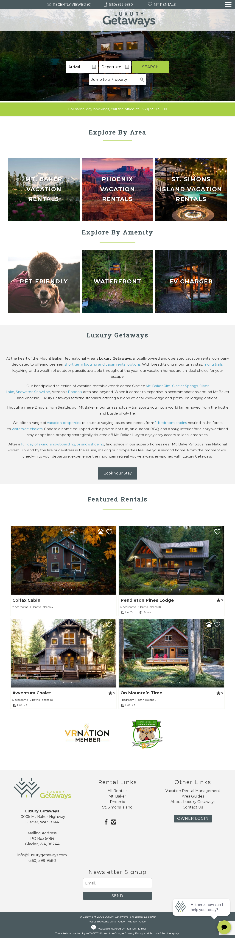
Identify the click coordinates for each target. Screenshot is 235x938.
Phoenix (75, 392)
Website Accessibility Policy (107, 921)
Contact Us (193, 807)
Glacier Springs (185, 386)
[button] (228, 16)
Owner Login (193, 818)
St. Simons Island (117, 807)
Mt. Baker (117, 796)
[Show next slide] (113, 560)
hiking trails (213, 364)
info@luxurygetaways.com (42, 855)
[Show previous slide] (13, 560)
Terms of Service (160, 933)
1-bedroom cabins (171, 422)
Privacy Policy (136, 921)
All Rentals (117, 791)
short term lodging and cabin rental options (102, 364)
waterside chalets (27, 429)
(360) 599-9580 (153, 109)
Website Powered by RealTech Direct (122, 928)
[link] (44, 189)
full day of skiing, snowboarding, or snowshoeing (62, 444)
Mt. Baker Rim (158, 386)
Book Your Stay (118, 473)
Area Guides (193, 796)
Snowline (42, 392)
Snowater (24, 392)
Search (150, 67)
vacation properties (64, 422)
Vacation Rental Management (192, 791)
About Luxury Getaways (193, 802)
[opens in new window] (106, 822)
